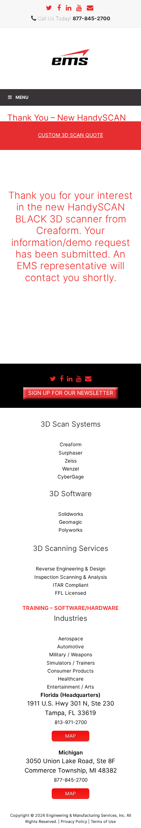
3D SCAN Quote (70, 135)
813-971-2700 (71, 722)
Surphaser (70, 453)
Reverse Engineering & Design (71, 569)
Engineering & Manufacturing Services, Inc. (85, 815)
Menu (22, 97)
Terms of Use (103, 821)
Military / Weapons (70, 654)
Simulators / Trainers (71, 663)
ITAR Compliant (71, 585)
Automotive (70, 646)
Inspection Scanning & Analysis (70, 577)
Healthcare (71, 679)
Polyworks (70, 530)
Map (70, 736)
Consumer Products (70, 671)
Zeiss (71, 461)
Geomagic (70, 522)
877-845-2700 (91, 18)
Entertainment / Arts (70, 687)
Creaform (71, 444)
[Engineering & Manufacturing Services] (70, 58)
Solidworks (70, 514)
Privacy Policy (74, 821)
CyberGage (70, 477)
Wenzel (70, 469)
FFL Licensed (70, 593)
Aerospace (70, 638)
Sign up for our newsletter (70, 392)
